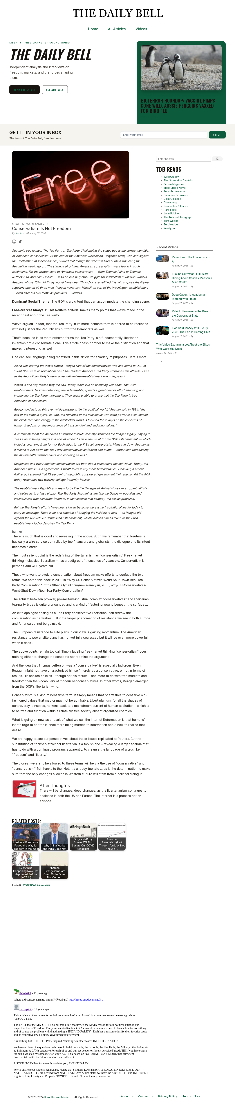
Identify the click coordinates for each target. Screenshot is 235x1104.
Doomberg (170, 202)
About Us (127, 1096)
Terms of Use (191, 1096)
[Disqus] (81, 938)
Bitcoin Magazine (174, 184)
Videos (141, 29)
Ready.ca (169, 228)
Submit (217, 135)
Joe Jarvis (20, 233)
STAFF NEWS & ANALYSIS (36, 885)
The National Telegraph (178, 217)
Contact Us (145, 1096)
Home (93, 29)
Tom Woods (171, 220)
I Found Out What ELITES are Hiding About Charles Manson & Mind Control (192, 278)
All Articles (117, 29)
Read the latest (24, 89)
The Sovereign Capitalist (179, 180)
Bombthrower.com (174, 191)
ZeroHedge (171, 224)
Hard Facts (170, 209)
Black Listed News (175, 187)
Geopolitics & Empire (176, 206)
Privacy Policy (167, 1096)
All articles (55, 90)
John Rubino (171, 213)
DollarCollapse (172, 198)
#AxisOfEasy (171, 176)
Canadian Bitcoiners (176, 195)
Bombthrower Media (56, 1097)
